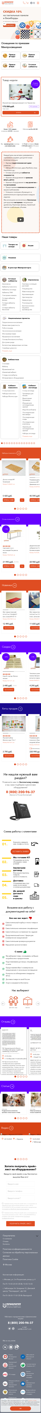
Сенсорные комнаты (9, 295)
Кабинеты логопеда (9, 290)
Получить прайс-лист (20, 1224)
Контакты (6, 1244)
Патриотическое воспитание (12, 322)
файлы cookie (32, 1400)
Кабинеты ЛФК (7, 292)
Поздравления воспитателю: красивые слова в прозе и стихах (11, 1111)
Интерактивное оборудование (13, 378)
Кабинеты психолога (9, 287)
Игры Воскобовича (29, 410)
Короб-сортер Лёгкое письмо (10, 677)
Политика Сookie (10, 1259)
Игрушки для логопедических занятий (28, 405)
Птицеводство (27, 289)
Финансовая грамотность (11, 325)
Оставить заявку (20, 851)
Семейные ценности (9, 348)
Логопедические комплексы (28, 423)
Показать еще (7, 351)
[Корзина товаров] (27, 3)
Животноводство (28, 291)
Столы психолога (8, 391)
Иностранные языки (9, 334)
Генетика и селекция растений (29, 285)
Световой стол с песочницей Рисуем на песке (10, 550)
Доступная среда (8, 342)
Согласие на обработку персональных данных (20, 1254)
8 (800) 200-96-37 (24, 3)
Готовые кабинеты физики (8, 299)
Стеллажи (5, 364)
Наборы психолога (9, 393)
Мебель (5, 366)
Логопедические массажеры (28, 413)
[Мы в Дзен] (10, 1347)
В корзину (9, 628)
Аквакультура (27, 300)
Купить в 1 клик (9, 500)
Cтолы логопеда (28, 391)
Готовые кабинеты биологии (8, 308)
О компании (7, 1239)
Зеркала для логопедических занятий (28, 429)
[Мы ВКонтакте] (5, 1347)
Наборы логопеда (28, 433)
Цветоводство (27, 297)
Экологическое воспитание (11, 331)
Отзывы (5, 1241)
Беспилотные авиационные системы (14, 345)
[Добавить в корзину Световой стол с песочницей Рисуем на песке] (22, 566)
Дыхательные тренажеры (27, 399)
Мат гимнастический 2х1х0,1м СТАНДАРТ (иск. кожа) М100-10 (10, 614)
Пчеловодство (27, 303)
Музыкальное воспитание (11, 337)
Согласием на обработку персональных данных (15, 1209)
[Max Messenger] (34, 3)
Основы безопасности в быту (12, 339)
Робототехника (7, 328)
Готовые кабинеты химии (8, 304)
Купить (18, 112)
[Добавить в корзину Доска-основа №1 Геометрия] (22, 500)
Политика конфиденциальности (17, 1249)
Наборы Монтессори (9, 396)
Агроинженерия (27, 294)
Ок (20, 1408)
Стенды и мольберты (9, 375)
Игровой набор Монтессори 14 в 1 (9, 739)
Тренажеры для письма (27, 394)
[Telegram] (31, 3)
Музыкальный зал (8, 369)
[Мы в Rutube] (16, 1347)
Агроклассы (6, 284)
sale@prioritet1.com (24, 1329)
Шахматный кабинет (9, 372)
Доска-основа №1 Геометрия (9, 481)
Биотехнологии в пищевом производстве (28, 307)
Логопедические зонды (28, 418)
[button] (4, 24)
